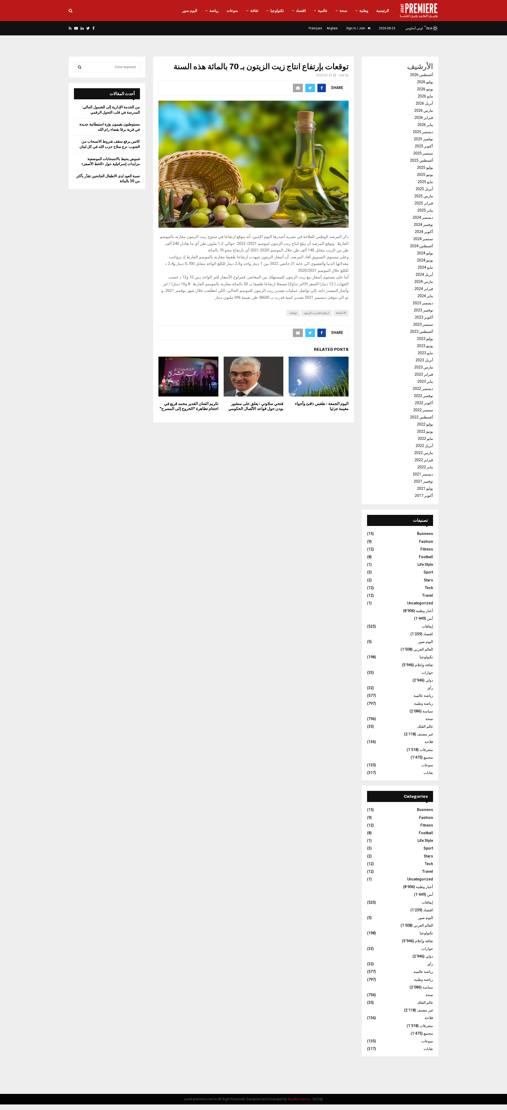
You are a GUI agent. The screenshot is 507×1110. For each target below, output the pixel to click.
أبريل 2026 (424, 103)
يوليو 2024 (425, 253)
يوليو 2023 (425, 339)
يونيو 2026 (425, 89)
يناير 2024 (425, 296)
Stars (428, 580)
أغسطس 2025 (421, 160)
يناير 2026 (425, 125)
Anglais (332, 28)
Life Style (425, 564)
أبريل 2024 (424, 274)
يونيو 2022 (425, 431)
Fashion (426, 541)
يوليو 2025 (425, 167)
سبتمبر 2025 (423, 153)
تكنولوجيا (277, 10)
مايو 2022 (425, 438)
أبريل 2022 (424, 446)
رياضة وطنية (423, 703)
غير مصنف (425, 734)
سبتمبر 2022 (423, 410)
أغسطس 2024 (421, 246)
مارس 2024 (423, 281)
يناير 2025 (425, 210)
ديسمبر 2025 (423, 132)
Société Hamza (299, 1099)
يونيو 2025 (425, 174)
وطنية (363, 10)
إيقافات (427, 626)
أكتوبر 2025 (424, 146)
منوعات (232, 10)
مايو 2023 (425, 353)
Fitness (426, 549)
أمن (430, 618)
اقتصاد (301, 10)
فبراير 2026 (424, 117)
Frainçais (315, 28)
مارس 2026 (423, 110)
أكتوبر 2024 (424, 232)
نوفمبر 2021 (423, 481)
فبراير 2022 (424, 460)
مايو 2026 (425, 96)
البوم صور (189, 10)
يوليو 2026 (425, 82)
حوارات (427, 672)
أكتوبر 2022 (424, 403)
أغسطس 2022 (421, 417)
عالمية (322, 10)
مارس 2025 (423, 196)
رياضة (214, 10)
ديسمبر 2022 (423, 388)
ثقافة (254, 10)
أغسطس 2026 (421, 75)
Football (426, 557)
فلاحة (429, 742)
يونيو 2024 (425, 260)
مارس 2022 (423, 453)
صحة (343, 10)
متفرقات (426, 750)
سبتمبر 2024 (423, 239)
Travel (427, 595)
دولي (429, 680)
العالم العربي (423, 649)
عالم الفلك (425, 726)
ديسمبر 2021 (423, 474)
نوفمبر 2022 (423, 396)
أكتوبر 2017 (424, 495)
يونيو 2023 (425, 346)
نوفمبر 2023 (423, 310)
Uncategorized (420, 603)
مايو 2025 (425, 182)
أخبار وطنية (424, 611)
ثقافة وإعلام (424, 665)
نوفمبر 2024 (423, 224)
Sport (428, 572)
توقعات (293, 312)
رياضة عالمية (423, 695)
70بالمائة (341, 312)
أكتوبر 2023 (424, 317)
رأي (430, 688)
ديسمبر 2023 (423, 303)
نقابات (428, 773)
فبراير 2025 (424, 203)
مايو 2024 (425, 267)
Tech (429, 588)
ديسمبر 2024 (423, 217)
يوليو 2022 (425, 424)
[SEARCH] (79, 67)
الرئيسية (382, 10)
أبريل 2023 (424, 360)
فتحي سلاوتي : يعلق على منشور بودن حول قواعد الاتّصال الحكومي (255, 406)
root (342, 75)
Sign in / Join (356, 28)
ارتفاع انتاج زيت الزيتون (316, 312)
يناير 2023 (425, 381)
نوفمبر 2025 (423, 139)
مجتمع (428, 757)
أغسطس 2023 (421, 331)
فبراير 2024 (424, 289)
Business (425, 533)
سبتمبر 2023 (423, 324)
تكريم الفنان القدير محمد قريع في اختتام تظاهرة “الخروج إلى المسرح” (188, 406)
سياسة (427, 711)
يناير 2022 (425, 467)
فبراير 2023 (424, 374)
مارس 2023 (423, 367)
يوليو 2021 (425, 488)
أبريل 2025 (424, 189)
